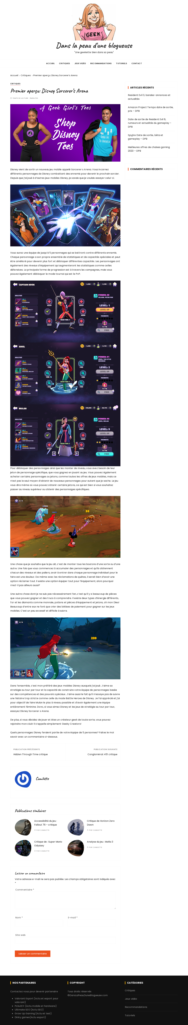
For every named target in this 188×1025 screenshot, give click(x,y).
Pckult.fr (19, 1006)
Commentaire (24, 889)
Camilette (44, 830)
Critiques (64, 63)
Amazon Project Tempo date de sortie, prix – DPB (150, 109)
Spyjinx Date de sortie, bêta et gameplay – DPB (145, 137)
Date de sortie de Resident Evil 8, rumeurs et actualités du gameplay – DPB (149, 123)
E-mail (73, 917)
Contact (136, 63)
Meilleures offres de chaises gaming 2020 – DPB (149, 149)
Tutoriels (121, 63)
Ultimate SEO (22, 1009)
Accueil (50, 63)
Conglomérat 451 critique (102, 754)
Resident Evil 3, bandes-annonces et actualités (149, 97)
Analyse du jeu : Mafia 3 (100, 841)
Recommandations (101, 63)
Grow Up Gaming (25, 1013)
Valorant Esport (24, 998)
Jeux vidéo (80, 63)
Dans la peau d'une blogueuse (94, 45)
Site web (20, 935)
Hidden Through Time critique (30, 754)
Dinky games (22, 1017)
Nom (19, 917)
